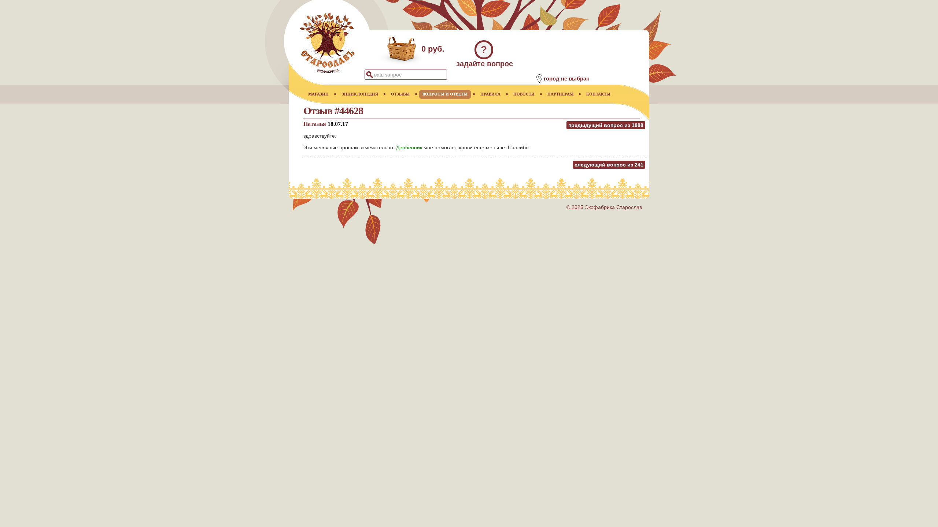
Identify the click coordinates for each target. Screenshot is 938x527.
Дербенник (409, 147)
